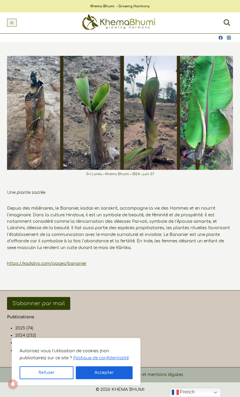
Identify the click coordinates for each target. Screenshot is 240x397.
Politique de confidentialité (101, 358)
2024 (20, 335)
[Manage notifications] (13, 384)
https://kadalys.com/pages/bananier (47, 263)
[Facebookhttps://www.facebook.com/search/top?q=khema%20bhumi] (221, 38)
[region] (76, 361)
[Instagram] (229, 38)
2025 (20, 328)
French (187, 391)
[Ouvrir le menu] (12, 23)
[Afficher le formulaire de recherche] (227, 22)
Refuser (46, 372)
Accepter (104, 372)
